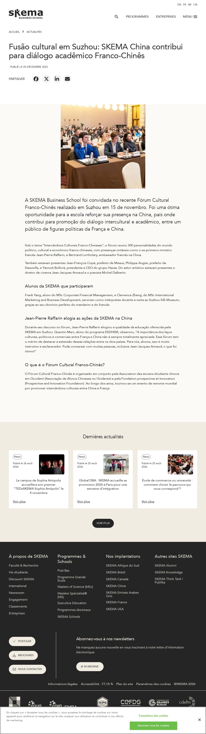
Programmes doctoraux (74, 610)
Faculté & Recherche (23, 565)
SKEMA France (116, 602)
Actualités (34, 32)
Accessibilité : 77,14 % (97, 684)
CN (195, 4)
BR (189, 4)
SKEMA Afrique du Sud (122, 565)
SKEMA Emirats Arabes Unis (122, 594)
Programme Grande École (72, 579)
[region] (103, 720)
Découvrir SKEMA (21, 579)
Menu (187, 16)
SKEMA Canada (117, 579)
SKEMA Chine (116, 586)
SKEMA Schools (69, 617)
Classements (18, 606)
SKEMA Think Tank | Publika (169, 581)
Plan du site (124, 684)
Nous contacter (30, 669)
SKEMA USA (115, 609)
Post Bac (64, 570)
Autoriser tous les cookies (153, 725)
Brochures (26, 655)
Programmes (137, 16)
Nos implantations (123, 556)
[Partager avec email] (67, 79)
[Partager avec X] (46, 79)
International (18, 586)
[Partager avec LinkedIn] (57, 79)
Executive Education (72, 603)
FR (184, 4)
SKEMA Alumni (165, 565)
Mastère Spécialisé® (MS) (72, 595)
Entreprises (166, 16)
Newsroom (16, 593)
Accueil (14, 32)
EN (179, 4)
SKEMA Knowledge (169, 572)
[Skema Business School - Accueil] (26, 15)
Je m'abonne (89, 666)
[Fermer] (199, 719)
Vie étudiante (18, 572)
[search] (116, 17)
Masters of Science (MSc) (75, 587)
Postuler (24, 641)
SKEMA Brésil (115, 572)
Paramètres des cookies (153, 715)
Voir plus (103, 523)
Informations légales (63, 684)
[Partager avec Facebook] (36, 79)
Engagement (18, 599)
